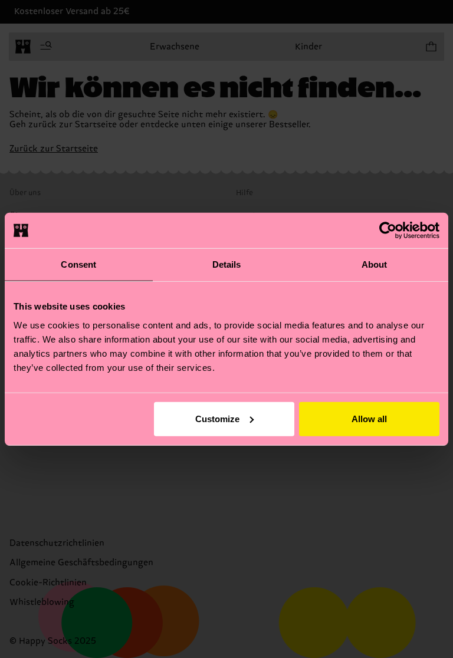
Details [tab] (226, 264)
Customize (217, 418)
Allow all (369, 418)
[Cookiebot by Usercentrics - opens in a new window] (387, 230)
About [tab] (375, 264)
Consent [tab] (78, 264)
